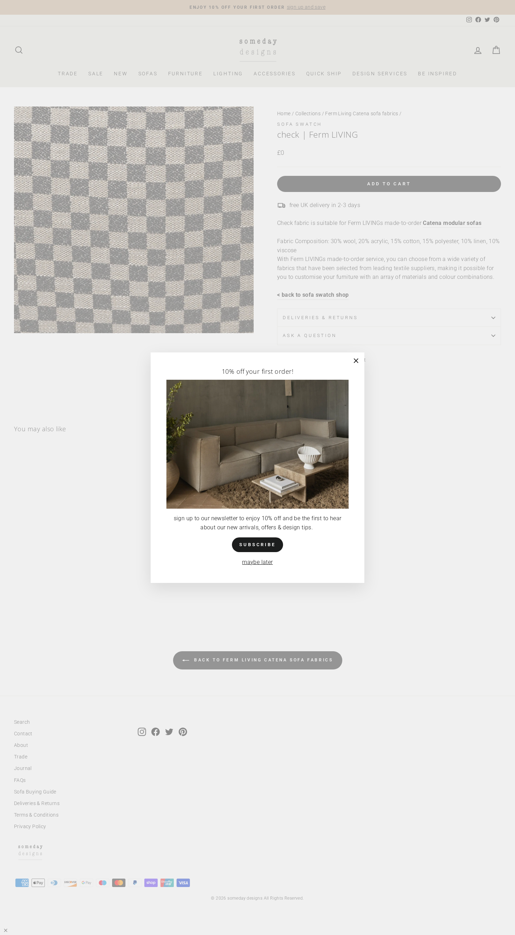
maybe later (257, 562)
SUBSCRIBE (257, 544)
